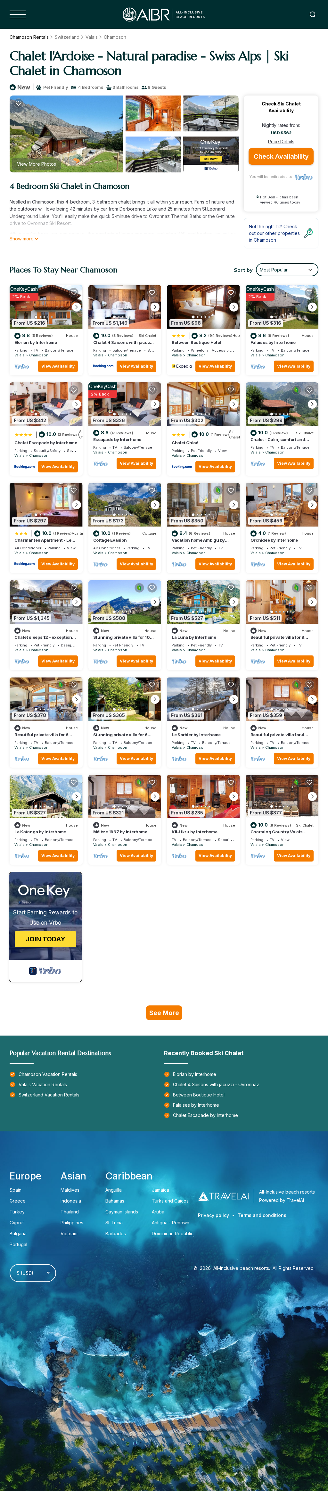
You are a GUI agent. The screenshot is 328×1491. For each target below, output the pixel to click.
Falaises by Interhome (273, 342)
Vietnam (69, 1233)
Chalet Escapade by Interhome (45, 442)
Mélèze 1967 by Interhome (120, 831)
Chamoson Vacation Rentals (48, 1074)
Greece (18, 1201)
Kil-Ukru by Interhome (194, 831)
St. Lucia (114, 1222)
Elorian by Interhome (35, 342)
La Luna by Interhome (194, 637)
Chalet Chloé (185, 442)
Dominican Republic (172, 1233)
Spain (15, 1190)
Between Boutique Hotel (196, 342)
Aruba (159, 1211)
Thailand (70, 1211)
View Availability (58, 366)
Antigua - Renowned (173, 1222)
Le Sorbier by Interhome (196, 734)
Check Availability (281, 156)
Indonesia (71, 1201)
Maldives (70, 1190)
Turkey (17, 1211)
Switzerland (67, 37)
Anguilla (113, 1190)
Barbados (115, 1233)
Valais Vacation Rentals (43, 1084)
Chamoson (115, 37)
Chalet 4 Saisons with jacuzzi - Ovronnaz (216, 1084)
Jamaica (160, 1190)
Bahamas (114, 1201)
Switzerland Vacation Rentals (49, 1094)
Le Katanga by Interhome (40, 831)
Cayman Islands (121, 1211)
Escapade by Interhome (117, 439)
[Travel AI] (223, 1196)
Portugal (18, 1244)
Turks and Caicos (170, 1201)
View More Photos (36, 164)
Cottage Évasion (110, 540)
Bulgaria (18, 1233)
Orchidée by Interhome (274, 540)
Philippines (72, 1222)
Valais (92, 37)
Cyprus (17, 1222)
